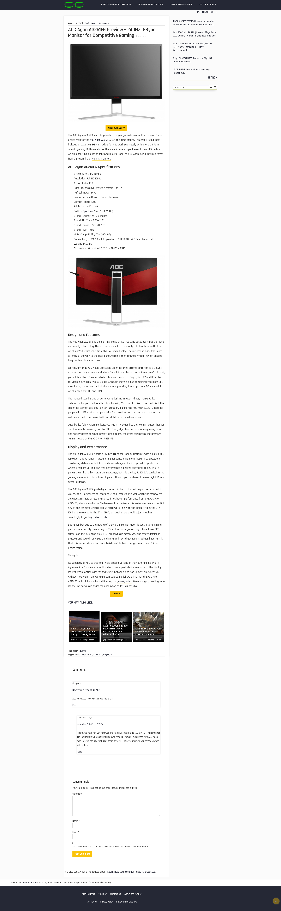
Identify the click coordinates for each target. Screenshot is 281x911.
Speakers (88, 211)
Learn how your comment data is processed (131, 871)
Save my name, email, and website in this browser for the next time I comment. (110, 846)
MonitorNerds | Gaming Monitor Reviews (74, 5)
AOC (100, 654)
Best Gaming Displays (126, 901)
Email (75, 832)
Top (276, 901)
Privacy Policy (106, 901)
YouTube (102, 894)
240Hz (89, 654)
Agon (95, 654)
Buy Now (116, 593)
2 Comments (103, 23)
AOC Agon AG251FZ (100, 140)
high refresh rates (98, 517)
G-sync (106, 654)
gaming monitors (101, 158)
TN (111, 654)
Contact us (115, 894)
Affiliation (92, 901)
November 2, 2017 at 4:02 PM (86, 690)
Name (76, 821)
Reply (75, 705)
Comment (78, 793)
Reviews (82, 651)
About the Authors (133, 894)
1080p (83, 654)
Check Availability (116, 128)
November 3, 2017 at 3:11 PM (90, 724)
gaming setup (124, 581)
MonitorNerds (88, 894)
